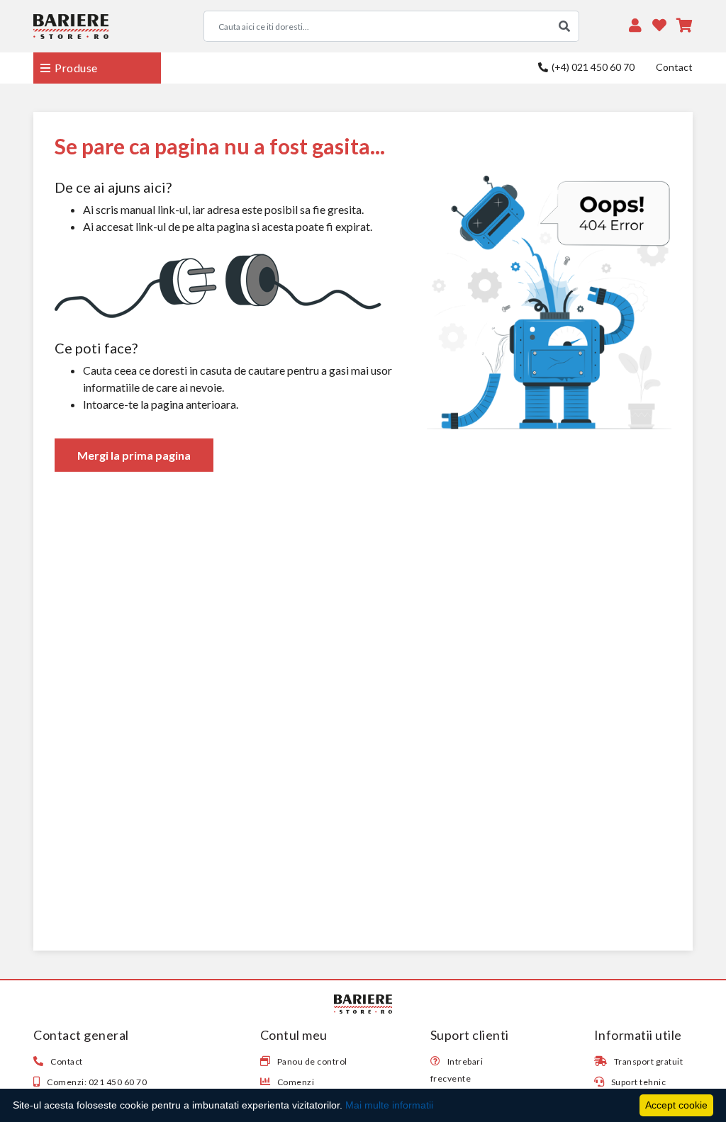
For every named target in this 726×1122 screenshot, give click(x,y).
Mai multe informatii (389, 1105)
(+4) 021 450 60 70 (592, 67)
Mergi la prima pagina (134, 455)
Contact (674, 67)
